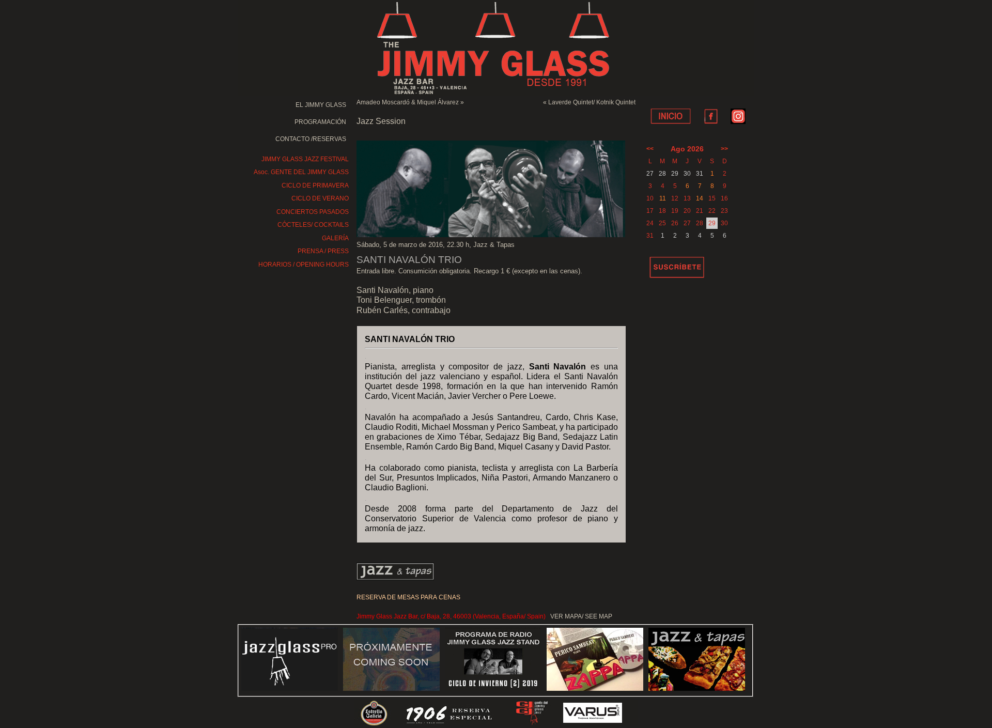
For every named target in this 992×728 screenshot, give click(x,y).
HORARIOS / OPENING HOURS (303, 264)
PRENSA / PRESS (323, 251)
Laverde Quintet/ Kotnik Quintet (592, 102)
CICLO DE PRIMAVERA (315, 185)
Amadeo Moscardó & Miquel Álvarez (408, 102)
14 (699, 198)
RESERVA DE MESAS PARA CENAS (408, 597)
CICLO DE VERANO (320, 198)
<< (650, 148)
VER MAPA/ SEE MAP (581, 616)
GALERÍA (335, 238)
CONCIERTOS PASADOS (312, 211)
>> (724, 148)
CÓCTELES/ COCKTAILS (313, 224)
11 (662, 198)
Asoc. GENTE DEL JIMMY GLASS (301, 172)
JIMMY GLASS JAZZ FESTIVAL (305, 159)
